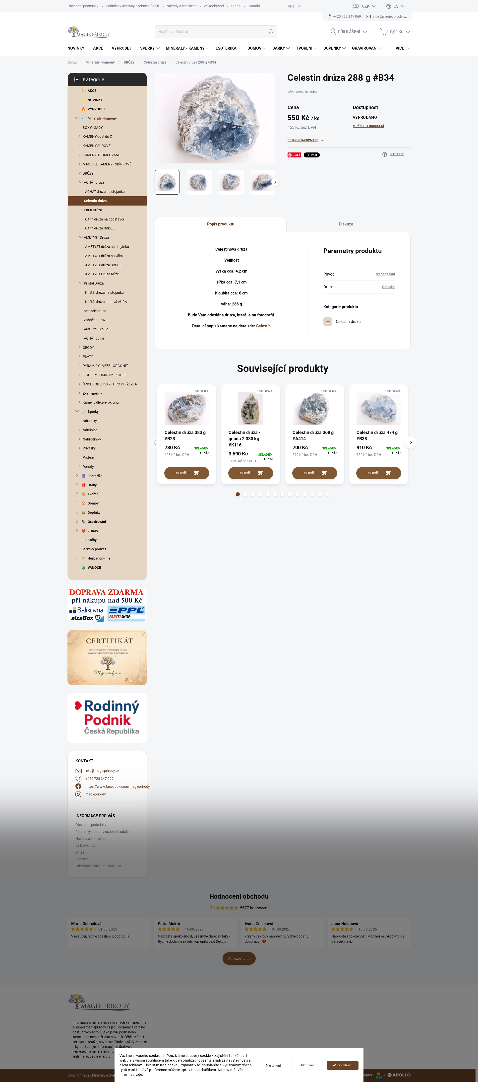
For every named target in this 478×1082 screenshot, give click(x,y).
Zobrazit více (239, 958)
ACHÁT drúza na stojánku (105, 192)
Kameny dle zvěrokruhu (101, 402)
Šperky (93, 412)
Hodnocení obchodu (239, 896)
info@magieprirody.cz (102, 771)
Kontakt (254, 6)
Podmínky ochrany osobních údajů (132, 6)
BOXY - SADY (93, 128)
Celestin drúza (95, 201)
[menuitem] (77, 48)
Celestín (263, 326)
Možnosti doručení (368, 126)
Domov (93, 503)
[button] (237, 494)
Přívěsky (89, 448)
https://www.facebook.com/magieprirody (117, 787)
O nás (235, 6)
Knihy (92, 540)
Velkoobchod (214, 6)
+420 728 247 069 (99, 779)
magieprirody (95, 794)
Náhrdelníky (92, 439)
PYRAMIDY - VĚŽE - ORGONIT (105, 366)
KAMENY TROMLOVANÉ (101, 155)
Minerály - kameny (102, 118)
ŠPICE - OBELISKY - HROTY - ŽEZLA (110, 384)
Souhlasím (345, 1065)
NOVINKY (95, 100)
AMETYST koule (96, 329)
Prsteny (89, 457)
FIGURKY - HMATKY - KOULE (104, 375)
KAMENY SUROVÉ (97, 146)
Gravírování (97, 522)
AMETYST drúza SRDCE (103, 265)
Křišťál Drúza (94, 283)
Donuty (88, 467)
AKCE (92, 91)
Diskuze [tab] (346, 224)
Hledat (270, 32)
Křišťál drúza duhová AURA (106, 302)
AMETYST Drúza (96, 237)
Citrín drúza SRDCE (100, 228)
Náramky (90, 421)
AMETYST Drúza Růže (102, 274)
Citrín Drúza (93, 210)
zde (139, 1075)
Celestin (388, 287)
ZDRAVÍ (93, 531)
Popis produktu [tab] (220, 224)
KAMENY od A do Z (97, 137)
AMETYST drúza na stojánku (107, 247)
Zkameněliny (92, 393)
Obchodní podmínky (82, 6)
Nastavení (273, 1065)
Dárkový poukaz (93, 549)
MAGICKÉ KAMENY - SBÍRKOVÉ (107, 164)
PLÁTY (88, 357)
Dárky (92, 485)
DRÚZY (88, 173)
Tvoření (94, 494)
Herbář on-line (99, 558)
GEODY (88, 348)
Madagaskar (385, 274)
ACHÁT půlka (94, 338)
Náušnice (90, 430)
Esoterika (95, 476)
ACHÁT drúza (94, 182)
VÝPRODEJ (96, 109)
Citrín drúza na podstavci (104, 219)
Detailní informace (303, 140)
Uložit (296, 155)
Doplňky (94, 512)
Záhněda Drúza (96, 320)
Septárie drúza (95, 311)
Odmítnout (307, 1065)
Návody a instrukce (181, 6)
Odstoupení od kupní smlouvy (98, 866)
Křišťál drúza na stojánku (104, 292)
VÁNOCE (94, 568)
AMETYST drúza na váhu (104, 256)
